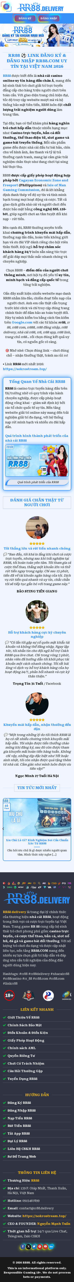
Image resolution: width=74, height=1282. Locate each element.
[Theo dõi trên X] (28, 1246)
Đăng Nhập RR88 (21, 1110)
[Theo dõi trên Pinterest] (39, 1246)
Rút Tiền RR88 (19, 1126)
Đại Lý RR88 (17, 1141)
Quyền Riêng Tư (21, 1056)
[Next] (70, 828)
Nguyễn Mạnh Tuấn (53, 1224)
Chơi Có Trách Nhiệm (26, 1063)
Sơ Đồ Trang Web (22, 1156)
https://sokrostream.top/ (25, 369)
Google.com (22, 322)
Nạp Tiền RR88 (20, 1118)
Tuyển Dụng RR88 (22, 1079)
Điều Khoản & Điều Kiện (28, 1033)
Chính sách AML (22, 1048)
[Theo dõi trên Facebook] (22, 1246)
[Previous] (3, 828)
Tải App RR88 (19, 1133)
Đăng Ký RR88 (19, 1103)
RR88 (35, 1180)
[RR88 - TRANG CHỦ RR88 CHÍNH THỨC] (40, 6)
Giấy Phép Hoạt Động (26, 1040)
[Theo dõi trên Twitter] (34, 1246)
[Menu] (6, 7)
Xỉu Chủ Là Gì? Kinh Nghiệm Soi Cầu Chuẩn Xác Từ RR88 (37, 842)
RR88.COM (39, 950)
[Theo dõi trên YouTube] (45, 1246)
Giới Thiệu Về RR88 (23, 1017)
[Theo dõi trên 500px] (51, 1246)
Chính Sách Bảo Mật (25, 1025)
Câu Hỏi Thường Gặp (25, 1071)
